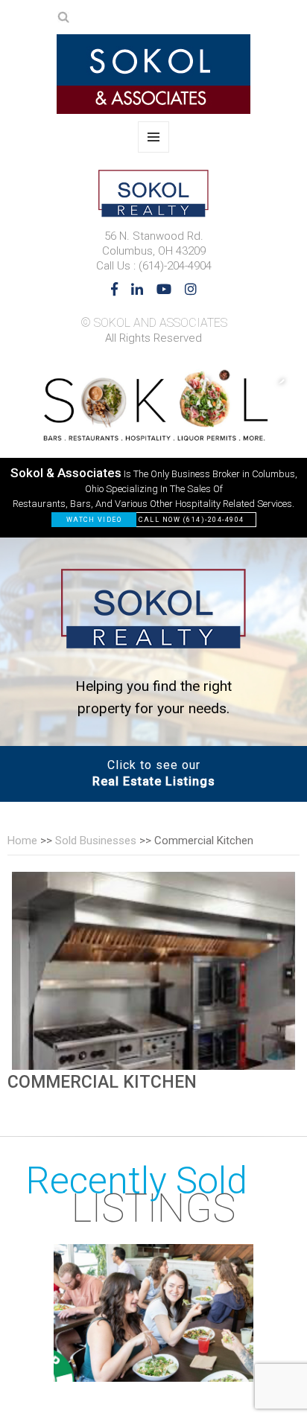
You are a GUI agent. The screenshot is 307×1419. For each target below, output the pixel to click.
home (22, 840)
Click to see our (153, 773)
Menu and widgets (154, 152)
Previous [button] (214, 380)
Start (254, 1366)
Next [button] (273, 380)
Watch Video (94, 519)
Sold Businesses (95, 840)
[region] (153, 445)
